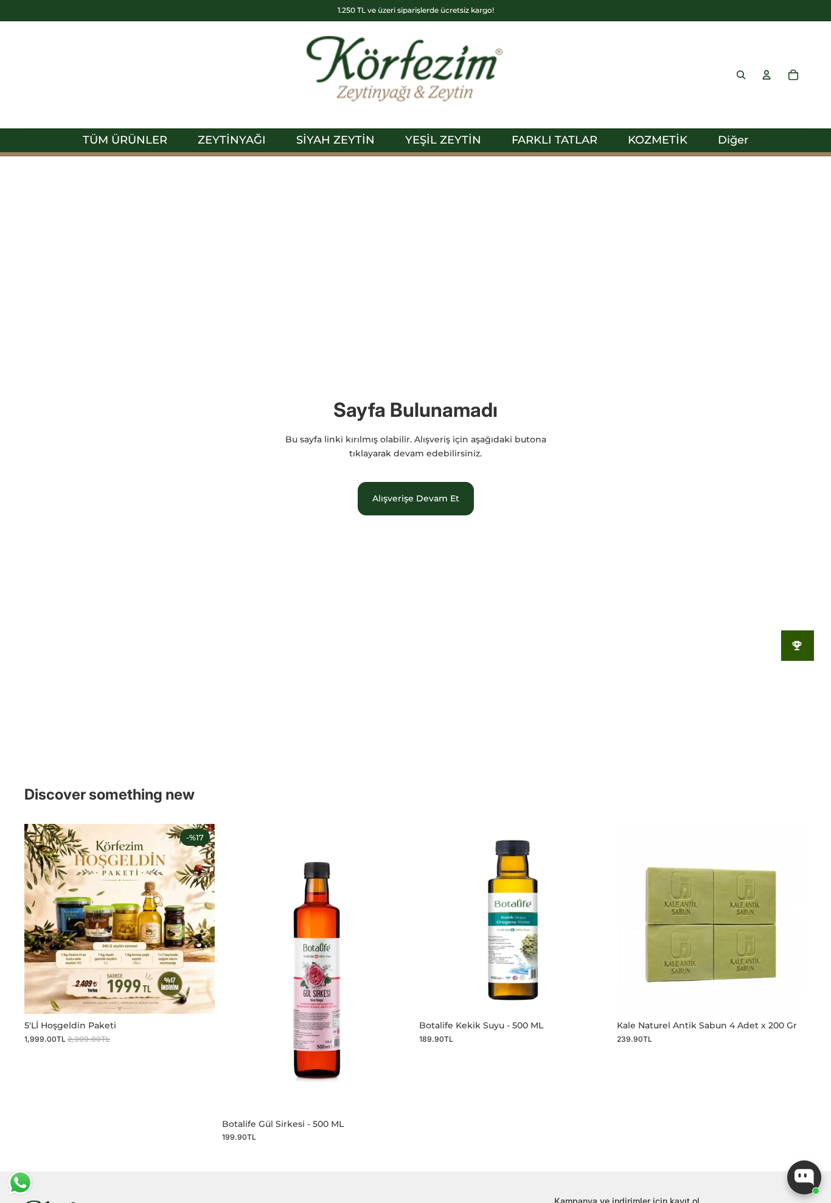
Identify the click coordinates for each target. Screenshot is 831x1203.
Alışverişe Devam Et (415, 498)
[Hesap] (766, 74)
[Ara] (741, 74)
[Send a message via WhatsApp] (20, 1182)
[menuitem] (733, 140)
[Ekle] (196, 995)
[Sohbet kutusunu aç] (804, 1177)
